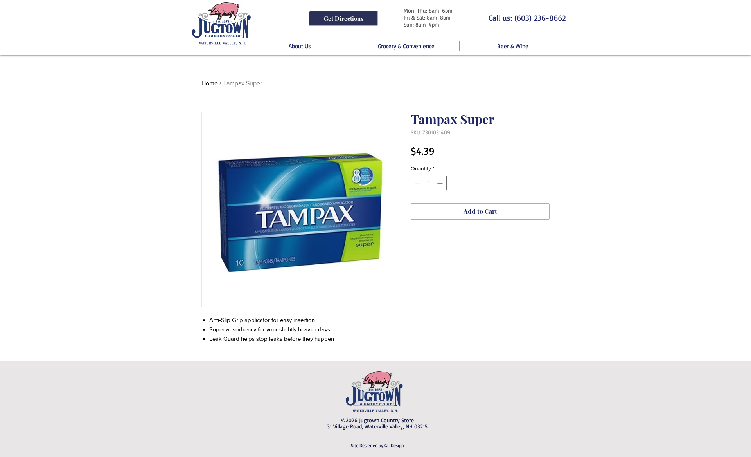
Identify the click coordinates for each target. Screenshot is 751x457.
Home (209, 83)
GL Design (394, 445)
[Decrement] (417, 183)
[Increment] (441, 183)
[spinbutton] (429, 183)
